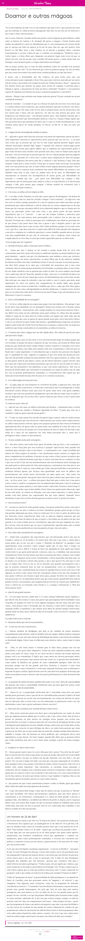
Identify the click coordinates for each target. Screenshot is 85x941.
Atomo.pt (47, 931)
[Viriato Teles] (42, 3)
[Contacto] (70, 3)
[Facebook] (62, 3)
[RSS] (74, 3)
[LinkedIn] (66, 3)
